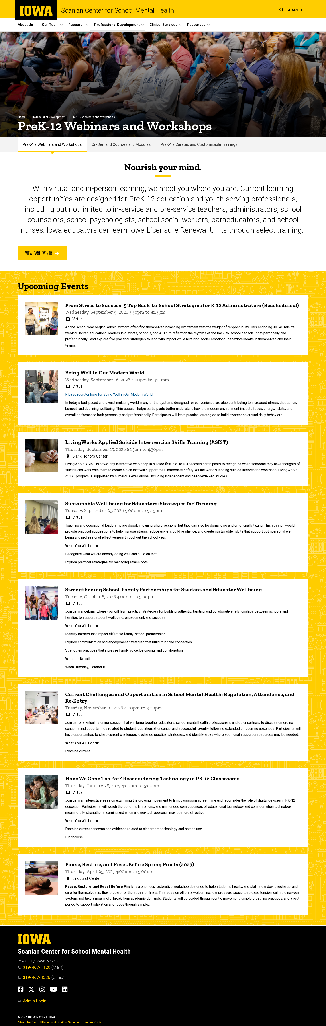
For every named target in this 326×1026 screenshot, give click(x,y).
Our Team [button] (50, 25)
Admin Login (34, 1000)
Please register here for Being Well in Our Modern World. (109, 394)
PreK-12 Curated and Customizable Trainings (199, 144)
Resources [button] (196, 25)
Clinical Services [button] (163, 25)
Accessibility (93, 1022)
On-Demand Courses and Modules (121, 144)
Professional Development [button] (117, 25)
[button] (290, 9)
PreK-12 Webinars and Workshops (52, 144)
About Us (25, 25)
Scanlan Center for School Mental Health (117, 10)
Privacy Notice (27, 1022)
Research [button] (76, 25)
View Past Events (39, 253)
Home (22, 117)
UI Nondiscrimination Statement (60, 1022)
